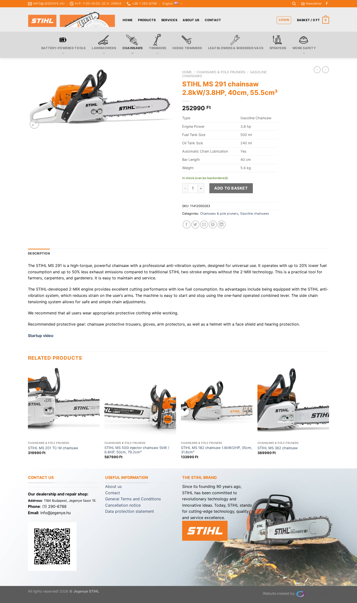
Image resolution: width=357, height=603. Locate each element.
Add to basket (231, 188)
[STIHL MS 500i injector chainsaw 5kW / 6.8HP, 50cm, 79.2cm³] (140, 403)
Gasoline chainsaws (254, 213)
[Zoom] (34, 124)
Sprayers (278, 48)
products (147, 20)
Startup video (40, 335)
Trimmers (157, 48)
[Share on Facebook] (187, 224)
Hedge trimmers (187, 48)
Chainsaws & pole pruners (221, 72)
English (167, 3)
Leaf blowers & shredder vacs (235, 48)
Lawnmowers (104, 48)
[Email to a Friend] (204, 224)
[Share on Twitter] (195, 224)
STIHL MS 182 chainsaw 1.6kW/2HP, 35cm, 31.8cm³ (216, 450)
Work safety (304, 48)
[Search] (294, 3)
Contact (213, 20)
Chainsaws (132, 48)
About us (191, 20)
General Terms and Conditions (133, 498)
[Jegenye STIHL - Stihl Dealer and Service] (71, 19)
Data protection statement (129, 511)
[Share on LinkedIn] (222, 224)
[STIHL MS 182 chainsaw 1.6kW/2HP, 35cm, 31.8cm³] (217, 403)
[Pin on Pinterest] (213, 224)
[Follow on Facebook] (326, 3)
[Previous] (28, 417)
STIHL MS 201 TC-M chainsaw (53, 448)
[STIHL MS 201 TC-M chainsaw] (64, 403)
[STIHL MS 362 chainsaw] (293, 403)
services (169, 20)
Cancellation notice (123, 505)
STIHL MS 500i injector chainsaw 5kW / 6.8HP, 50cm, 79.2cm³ (136, 450)
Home (128, 20)
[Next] (328, 417)
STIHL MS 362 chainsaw (277, 448)
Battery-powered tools (63, 48)
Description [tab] (39, 253)
